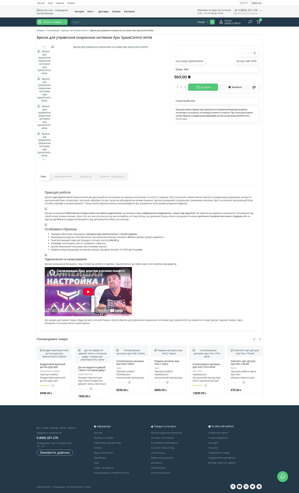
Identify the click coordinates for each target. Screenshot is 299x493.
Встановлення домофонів (164, 442)
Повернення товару (219, 452)
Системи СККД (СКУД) (162, 447)
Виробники (100, 457)
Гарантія (60, 3)
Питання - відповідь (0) (112, 176)
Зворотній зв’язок (103, 452)
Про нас (41, 3)
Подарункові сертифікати (222, 457)
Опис (43, 176)
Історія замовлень (218, 437)
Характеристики (63, 176)
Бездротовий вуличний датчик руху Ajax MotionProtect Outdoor (52, 367)
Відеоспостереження (162, 457)
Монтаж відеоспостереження (167, 432)
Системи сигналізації (162, 437)
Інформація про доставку (107, 442)
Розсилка (213, 447)
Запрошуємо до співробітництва (111, 472)
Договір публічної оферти (222, 462)
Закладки (213, 442)
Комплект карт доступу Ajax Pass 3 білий (243, 362)
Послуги (79, 11)
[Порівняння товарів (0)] (250, 22)
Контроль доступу (160, 472)
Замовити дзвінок (55, 452)
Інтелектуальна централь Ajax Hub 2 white (130, 362)
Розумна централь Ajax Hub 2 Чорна (166, 362)
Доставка (103, 11)
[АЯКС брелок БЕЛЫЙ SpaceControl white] (109, 46)
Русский (243, 3)
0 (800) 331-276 (247, 10)
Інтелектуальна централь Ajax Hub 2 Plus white (206, 365)
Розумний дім (158, 467)
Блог (90, 11)
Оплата (116, 11)
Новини (71, 3)
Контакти (129, 11)
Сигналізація (158, 452)
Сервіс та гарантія (104, 467)
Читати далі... (182, 118)
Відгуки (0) (86, 176)
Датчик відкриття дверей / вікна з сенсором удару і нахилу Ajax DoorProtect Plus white (92, 371)
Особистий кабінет (218, 432)
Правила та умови (103, 437)
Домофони (156, 462)
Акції (50, 3)
